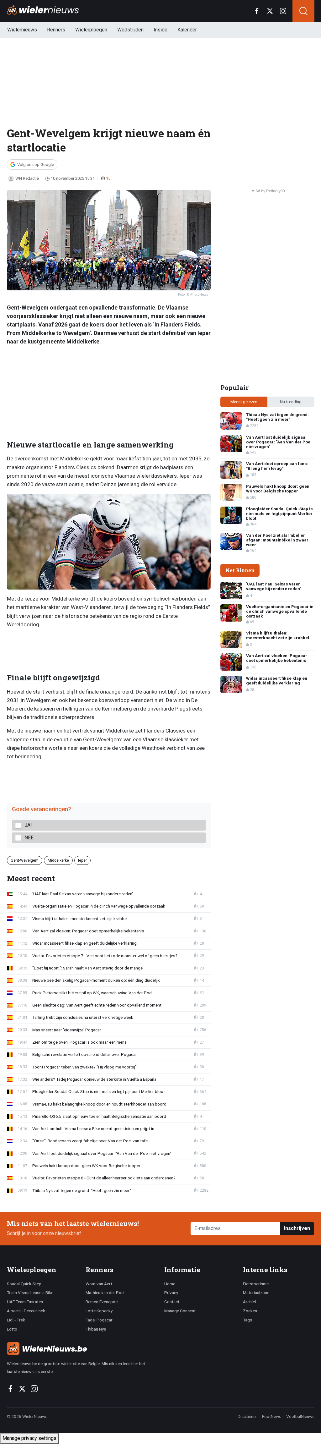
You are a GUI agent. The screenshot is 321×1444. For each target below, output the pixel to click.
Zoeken (250, 1310)
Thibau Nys (96, 1328)
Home (169, 1283)
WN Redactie (27, 178)
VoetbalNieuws (300, 1416)
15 (108, 178)
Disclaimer (247, 1416)
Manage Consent (180, 1310)
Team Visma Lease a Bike (30, 1292)
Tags (247, 1319)
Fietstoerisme (256, 1283)
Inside (160, 30)
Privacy (171, 1292)
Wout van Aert (99, 1283)
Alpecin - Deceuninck (26, 1310)
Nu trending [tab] (291, 401)
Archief (249, 1301)
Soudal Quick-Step (24, 1283)
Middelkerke (58, 860)
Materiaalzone (256, 1292)
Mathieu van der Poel (105, 1292)
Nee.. (29, 838)
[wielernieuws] (82, 1348)
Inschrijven (297, 1228)
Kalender (187, 30)
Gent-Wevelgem (25, 860)
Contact (171, 1301)
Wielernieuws (22, 30)
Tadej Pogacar (99, 1319)
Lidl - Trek (16, 1319)
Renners (56, 30)
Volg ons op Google (35, 164)
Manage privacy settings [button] (29, 1438)
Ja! (28, 825)
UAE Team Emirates (25, 1301)
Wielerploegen (91, 30)
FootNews (271, 1416)
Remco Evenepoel (102, 1301)
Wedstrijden (130, 30)
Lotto (12, 1328)
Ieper (82, 860)
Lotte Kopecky (99, 1310)
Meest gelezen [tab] (243, 401)
